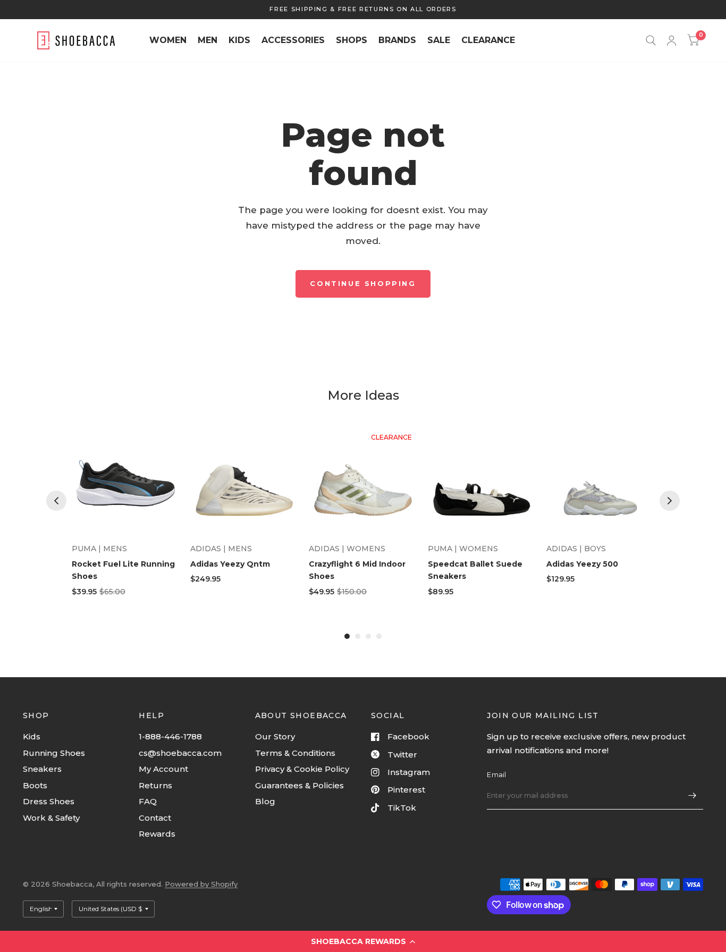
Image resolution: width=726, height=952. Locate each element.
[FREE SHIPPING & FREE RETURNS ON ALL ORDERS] (362, 9)
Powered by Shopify (201, 884)
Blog (265, 801)
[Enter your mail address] (692, 796)
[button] (363, 941)
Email (496, 774)
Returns (155, 785)
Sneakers (42, 769)
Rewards (157, 834)
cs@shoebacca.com (180, 753)
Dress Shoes (48, 801)
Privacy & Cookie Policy (302, 769)
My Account (163, 769)
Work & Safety (51, 818)
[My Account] (671, 40)
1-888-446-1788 (170, 736)
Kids (31, 736)
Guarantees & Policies (299, 785)
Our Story (275, 736)
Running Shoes (54, 753)
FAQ (148, 801)
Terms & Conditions (295, 753)
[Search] (650, 40)
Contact (155, 818)
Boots (35, 785)
